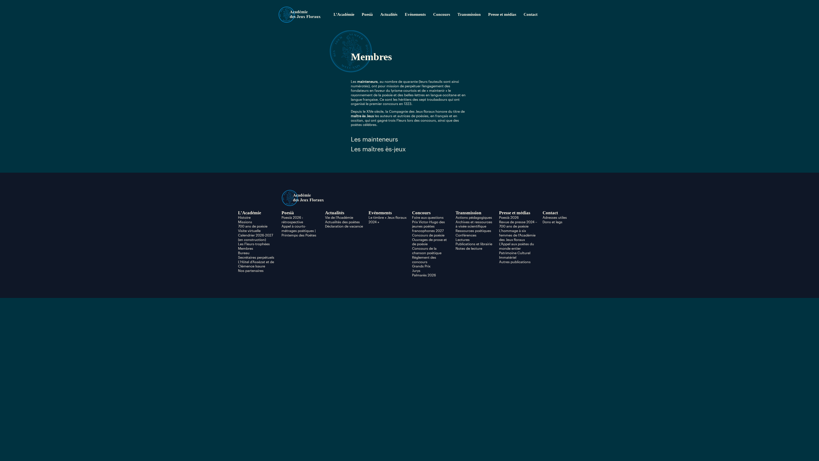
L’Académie (344, 14)
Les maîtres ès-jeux (378, 149)
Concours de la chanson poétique (426, 250)
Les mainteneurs (374, 139)
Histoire (244, 217)
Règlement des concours (424, 259)
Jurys (416, 270)
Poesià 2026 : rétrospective (292, 219)
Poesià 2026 (509, 217)
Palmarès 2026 (424, 275)
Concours (441, 14)
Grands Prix (421, 266)
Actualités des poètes (342, 222)
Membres (245, 248)
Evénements (415, 14)
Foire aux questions (428, 217)
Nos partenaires (251, 270)
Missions (245, 222)
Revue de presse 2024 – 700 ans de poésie (518, 224)
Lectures (463, 240)
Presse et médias (502, 14)
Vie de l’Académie (339, 217)
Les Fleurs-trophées (254, 244)
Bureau (244, 253)
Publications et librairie (474, 244)
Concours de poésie (428, 235)
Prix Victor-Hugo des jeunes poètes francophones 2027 (428, 226)
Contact (530, 14)
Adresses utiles (555, 217)
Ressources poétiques (473, 231)
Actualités (388, 14)
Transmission (469, 14)
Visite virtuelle (249, 231)
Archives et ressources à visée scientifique (474, 224)
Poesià (367, 14)
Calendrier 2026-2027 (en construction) (255, 237)
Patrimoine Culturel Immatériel (514, 255)
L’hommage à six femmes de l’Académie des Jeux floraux (517, 235)
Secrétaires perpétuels (256, 257)
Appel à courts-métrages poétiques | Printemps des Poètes (299, 230)
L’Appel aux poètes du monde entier (516, 246)
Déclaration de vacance (344, 226)
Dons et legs (552, 222)
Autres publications (515, 262)
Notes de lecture (469, 248)
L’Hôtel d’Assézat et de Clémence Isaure (256, 264)
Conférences (466, 235)
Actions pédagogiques (474, 217)
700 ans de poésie (252, 226)
